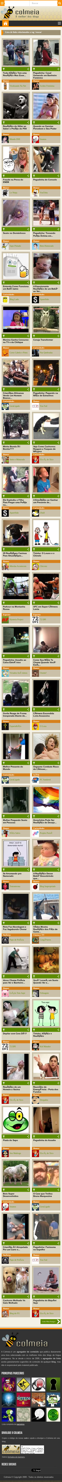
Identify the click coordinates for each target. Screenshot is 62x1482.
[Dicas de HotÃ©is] (38, 1391)
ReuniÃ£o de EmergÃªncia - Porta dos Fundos (45, 1089)
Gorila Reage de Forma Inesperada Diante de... (15, 714)
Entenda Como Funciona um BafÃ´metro (16, 287)
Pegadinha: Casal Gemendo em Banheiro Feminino (45, 75)
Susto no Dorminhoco (14, 233)
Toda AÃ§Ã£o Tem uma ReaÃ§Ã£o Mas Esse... (15, 74)
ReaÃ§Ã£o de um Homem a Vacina (12, 1088)
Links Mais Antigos (48, 1321)
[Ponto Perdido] (53, 1391)
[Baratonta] (8, 1391)
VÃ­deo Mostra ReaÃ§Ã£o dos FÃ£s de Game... (45, 929)
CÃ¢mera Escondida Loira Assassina (43, 714)
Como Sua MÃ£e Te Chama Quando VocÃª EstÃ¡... (44, 662)
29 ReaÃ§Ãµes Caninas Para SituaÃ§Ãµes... (15, 554)
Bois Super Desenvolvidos (10, 1194)
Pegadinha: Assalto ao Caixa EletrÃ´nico (14, 661)
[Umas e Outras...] (23, 1421)
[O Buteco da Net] (23, 1406)
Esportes (6, 615)
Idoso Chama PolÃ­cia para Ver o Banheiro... (14, 981)
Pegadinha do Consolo (45, 179)
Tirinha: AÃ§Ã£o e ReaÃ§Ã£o (42, 1034)
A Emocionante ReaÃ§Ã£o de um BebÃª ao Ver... (45, 288)
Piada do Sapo (10, 1140)
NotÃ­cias (7, 935)
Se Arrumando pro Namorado (12, 874)
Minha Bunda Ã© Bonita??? (11, 447)
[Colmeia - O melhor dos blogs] (7, 18)
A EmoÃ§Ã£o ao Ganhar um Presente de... (45, 501)
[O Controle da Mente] (8, 1406)
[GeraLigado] (53, 1406)
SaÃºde (36, 775)
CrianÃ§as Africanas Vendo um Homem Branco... (13, 395)
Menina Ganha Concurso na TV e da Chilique (16, 341)
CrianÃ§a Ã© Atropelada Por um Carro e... (15, 1248)
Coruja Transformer (43, 340)
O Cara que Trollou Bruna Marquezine (43, 1194)
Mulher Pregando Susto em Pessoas (15, 821)
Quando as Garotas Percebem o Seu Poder (44, 127)
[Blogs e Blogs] (53, 1421)
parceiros (20, 1424)
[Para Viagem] (23, 1391)
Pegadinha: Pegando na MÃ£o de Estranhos (45, 394)
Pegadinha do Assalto (44, 1140)
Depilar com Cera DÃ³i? (15, 1033)
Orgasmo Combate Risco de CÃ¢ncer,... (46, 767)
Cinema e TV (38, 935)
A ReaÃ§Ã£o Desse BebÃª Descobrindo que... (43, 876)
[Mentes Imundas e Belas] (38, 1421)
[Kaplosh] (38, 1406)
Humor (6, 81)
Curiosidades (8, 294)
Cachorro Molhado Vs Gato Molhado (14, 1301)
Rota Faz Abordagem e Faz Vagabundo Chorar (14, 928)
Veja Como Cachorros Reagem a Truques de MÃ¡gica (44, 449)
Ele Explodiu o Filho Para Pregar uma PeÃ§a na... (15, 502)
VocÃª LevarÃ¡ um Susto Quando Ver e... (45, 981)
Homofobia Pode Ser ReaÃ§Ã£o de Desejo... (45, 821)
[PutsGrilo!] (8, 1421)
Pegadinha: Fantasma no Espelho (44, 1248)
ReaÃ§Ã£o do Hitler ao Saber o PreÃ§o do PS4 (15, 127)
